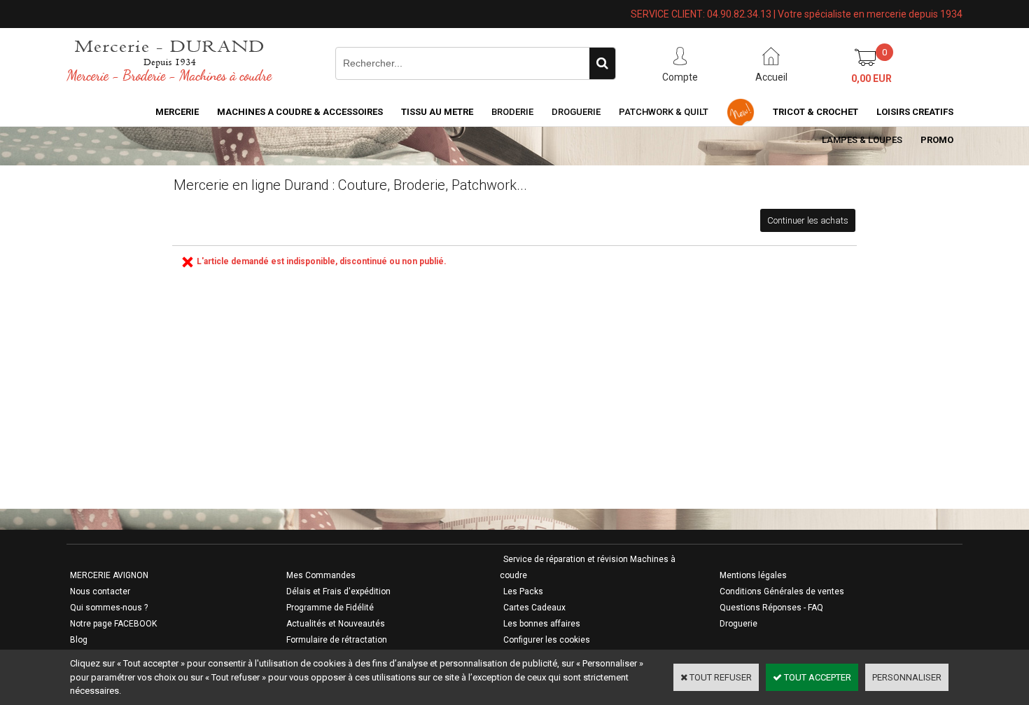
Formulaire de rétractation (336, 640)
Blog (79, 640)
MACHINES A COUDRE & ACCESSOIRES (300, 112)
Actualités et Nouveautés (335, 624)
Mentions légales (753, 575)
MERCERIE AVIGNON (109, 575)
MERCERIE (177, 112)
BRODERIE (512, 112)
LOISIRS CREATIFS (914, 112)
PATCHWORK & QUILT (663, 112)
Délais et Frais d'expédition (338, 591)
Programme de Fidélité (330, 607)
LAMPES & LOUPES (862, 140)
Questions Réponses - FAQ (771, 607)
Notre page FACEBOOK (113, 624)
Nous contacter (100, 591)
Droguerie (576, 112)
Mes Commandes (321, 575)
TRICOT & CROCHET (815, 112)
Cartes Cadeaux (534, 607)
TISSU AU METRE (437, 112)
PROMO (936, 140)
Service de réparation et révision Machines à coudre (588, 567)
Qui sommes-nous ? (109, 607)
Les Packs (523, 591)
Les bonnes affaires (541, 624)
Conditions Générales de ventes (782, 591)
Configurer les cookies (546, 640)
